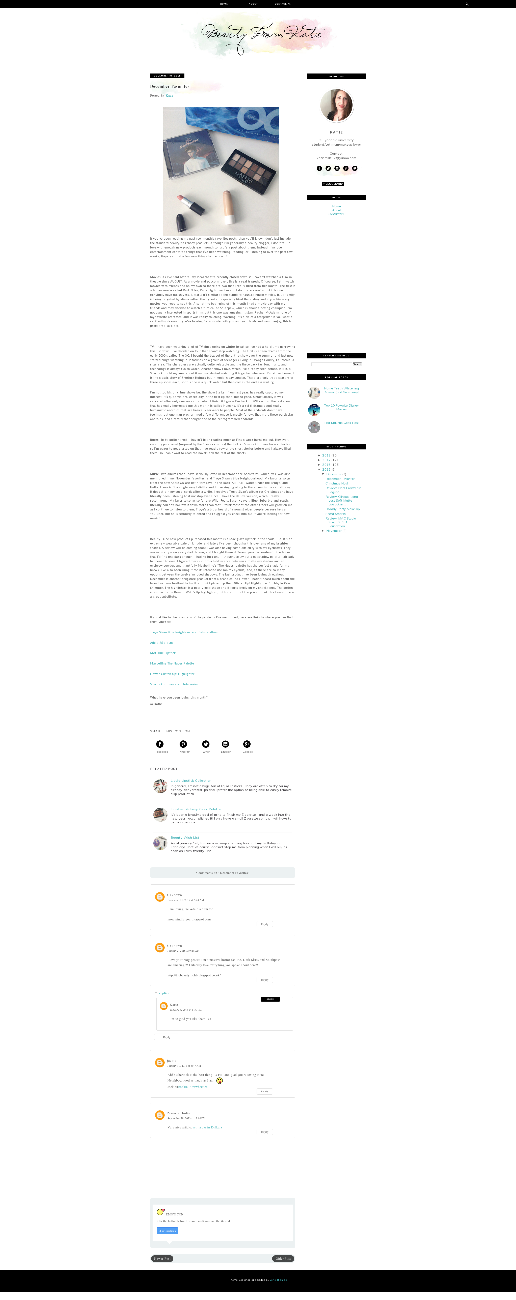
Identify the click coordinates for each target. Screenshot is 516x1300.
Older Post (283, 1258)
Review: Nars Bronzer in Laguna (343, 490)
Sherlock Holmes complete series (174, 684)
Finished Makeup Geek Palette (196, 809)
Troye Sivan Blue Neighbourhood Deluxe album (184, 632)
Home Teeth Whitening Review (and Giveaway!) (342, 390)
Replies (163, 993)
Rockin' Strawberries (192, 1087)
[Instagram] (337, 168)
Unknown (174, 895)
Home (224, 4)
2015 (326, 469)
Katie (174, 1004)
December (333, 474)
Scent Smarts (336, 514)
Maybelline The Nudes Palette (172, 663)
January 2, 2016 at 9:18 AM (183, 950)
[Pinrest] (345, 168)
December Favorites (340, 479)
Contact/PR (283, 4)
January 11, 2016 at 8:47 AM (184, 1065)
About (253, 4)
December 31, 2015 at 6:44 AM (185, 900)
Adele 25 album (161, 643)
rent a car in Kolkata (207, 1127)
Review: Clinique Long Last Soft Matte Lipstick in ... (342, 500)
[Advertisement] (336, 284)
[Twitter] (328, 168)
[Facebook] (319, 168)
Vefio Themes (278, 1279)
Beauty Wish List (185, 837)
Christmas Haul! (337, 483)
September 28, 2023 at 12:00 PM (186, 1118)
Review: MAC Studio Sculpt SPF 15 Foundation (341, 522)
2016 (326, 465)
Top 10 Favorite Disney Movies (341, 407)
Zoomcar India (178, 1113)
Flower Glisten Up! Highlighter (172, 674)
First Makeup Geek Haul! (341, 423)
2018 (326, 455)
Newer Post (162, 1258)
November (334, 531)
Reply (265, 924)
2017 (326, 460)
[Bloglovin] (354, 168)
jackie (172, 1060)
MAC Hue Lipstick (163, 653)
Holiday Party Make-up (343, 509)
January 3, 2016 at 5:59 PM (186, 1009)
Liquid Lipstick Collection (191, 780)
